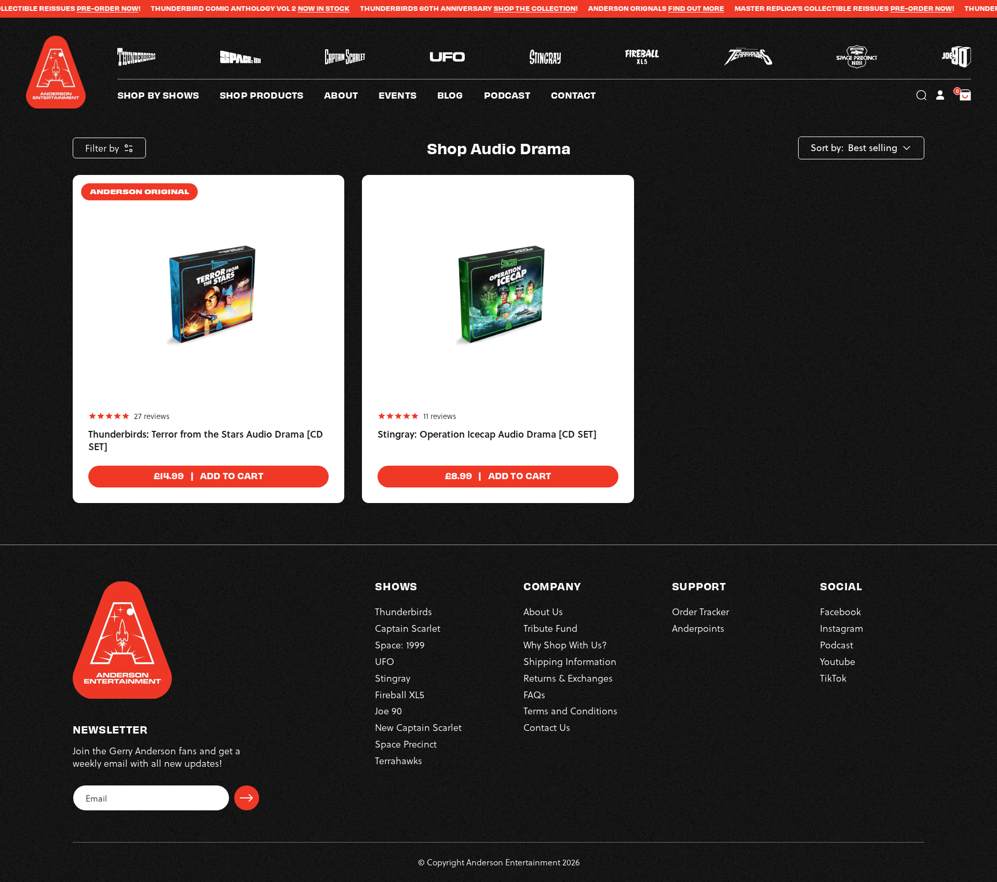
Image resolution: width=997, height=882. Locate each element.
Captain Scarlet (407, 628)
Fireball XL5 (399, 694)
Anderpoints (698, 628)
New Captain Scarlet (418, 727)
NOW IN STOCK (288, 8)
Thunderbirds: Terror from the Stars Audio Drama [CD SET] (205, 440)
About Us (543, 611)
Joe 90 (388, 710)
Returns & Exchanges (568, 678)
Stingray (392, 678)
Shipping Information (569, 661)
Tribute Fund (550, 628)
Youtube (837, 661)
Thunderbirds (403, 611)
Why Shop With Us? (565, 644)
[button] (351, 95)
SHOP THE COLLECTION (498, 8)
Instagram (841, 628)
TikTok (833, 678)
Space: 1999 (400, 644)
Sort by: (827, 148)
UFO (384, 661)
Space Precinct (406, 744)
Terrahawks (398, 760)
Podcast (836, 644)
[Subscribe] (246, 797)
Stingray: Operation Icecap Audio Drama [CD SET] (487, 434)
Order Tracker (700, 611)
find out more (660, 8)
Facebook (840, 611)
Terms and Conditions (570, 710)
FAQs (534, 694)
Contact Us (546, 727)
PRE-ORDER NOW (71, 8)
